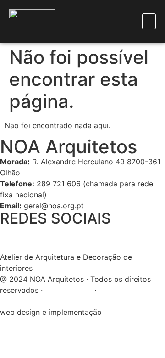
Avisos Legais (68, 290)
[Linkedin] (61, 237)
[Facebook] (11, 237)
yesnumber (123, 312)
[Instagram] (36, 237)
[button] (149, 21)
